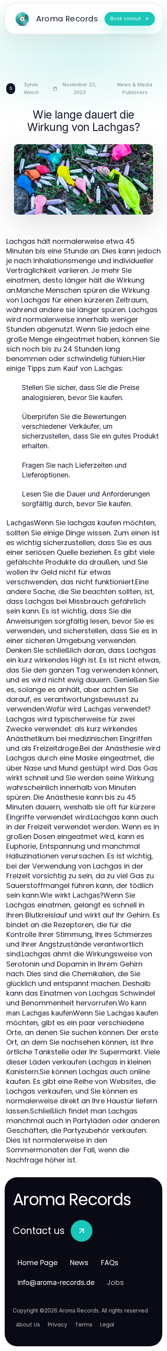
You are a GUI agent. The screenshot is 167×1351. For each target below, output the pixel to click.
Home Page (37, 1262)
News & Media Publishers (134, 88)
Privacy (57, 1324)
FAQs (109, 1262)
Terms (83, 1324)
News (79, 1262)
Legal (107, 1324)
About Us (28, 1324)
